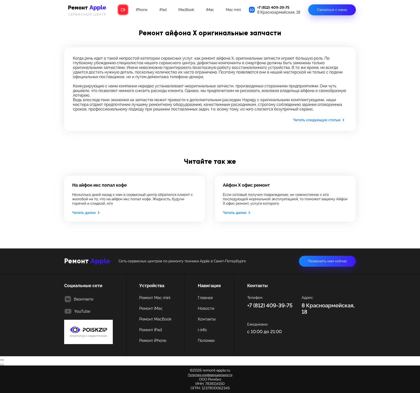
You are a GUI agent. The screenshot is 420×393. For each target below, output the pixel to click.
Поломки (206, 340)
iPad (162, 10)
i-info (202, 330)
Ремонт (87, 10)
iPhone (142, 10)
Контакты (207, 319)
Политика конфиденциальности (210, 375)
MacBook (186, 10)
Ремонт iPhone (152, 340)
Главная (205, 297)
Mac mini (233, 10)
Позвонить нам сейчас (327, 261)
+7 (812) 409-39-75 (273, 7)
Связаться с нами (332, 10)
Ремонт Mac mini (154, 297)
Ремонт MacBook (155, 319)
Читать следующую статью (317, 120)
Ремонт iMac (151, 308)
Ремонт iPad (150, 330)
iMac (210, 10)
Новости (206, 308)
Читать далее (84, 212)
